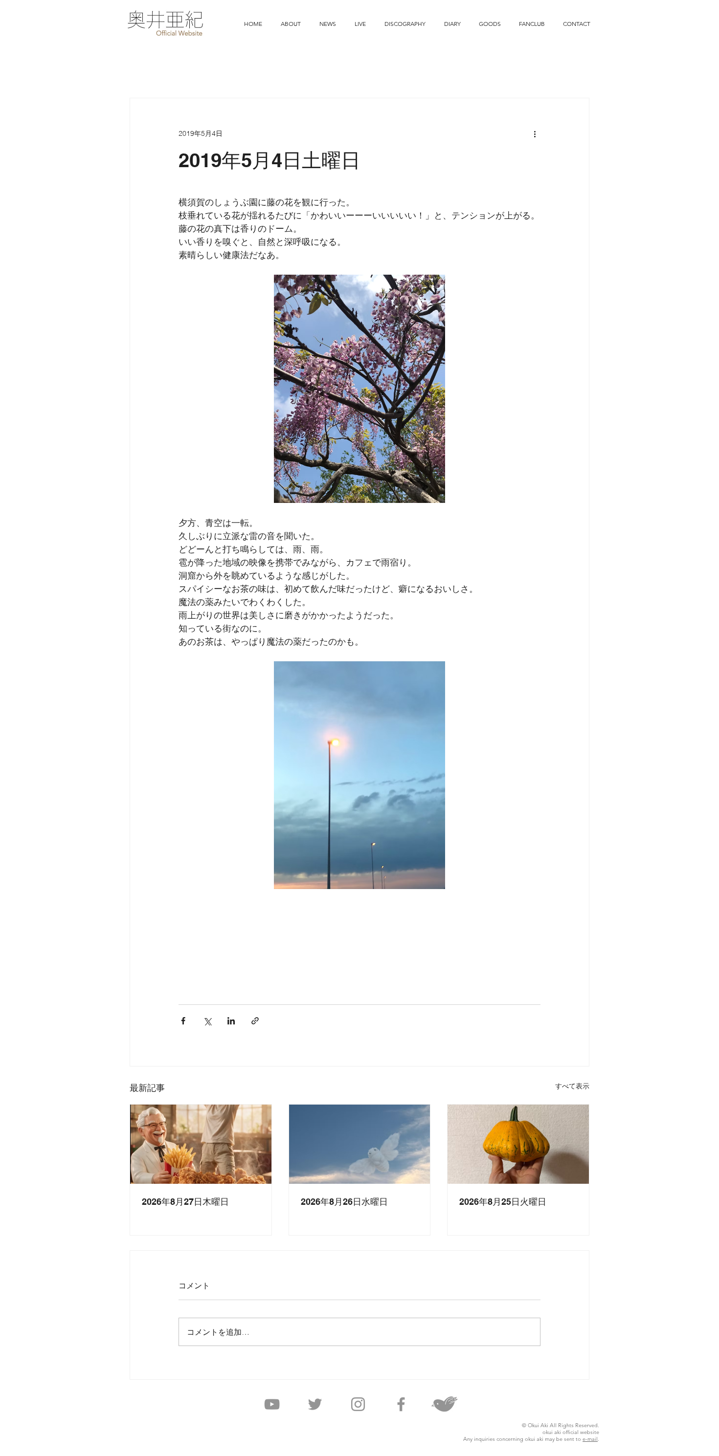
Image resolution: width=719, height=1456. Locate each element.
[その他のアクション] (534, 133)
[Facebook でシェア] (183, 1020)
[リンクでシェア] (255, 1020)
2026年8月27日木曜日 (185, 1201)
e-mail (590, 1438)
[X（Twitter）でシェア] (207, 1020)
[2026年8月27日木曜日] (200, 1144)
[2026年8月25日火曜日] (518, 1144)
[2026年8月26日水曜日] (359, 1144)
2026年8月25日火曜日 (502, 1201)
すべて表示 (572, 1086)
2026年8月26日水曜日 (344, 1201)
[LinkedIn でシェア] (231, 1020)
